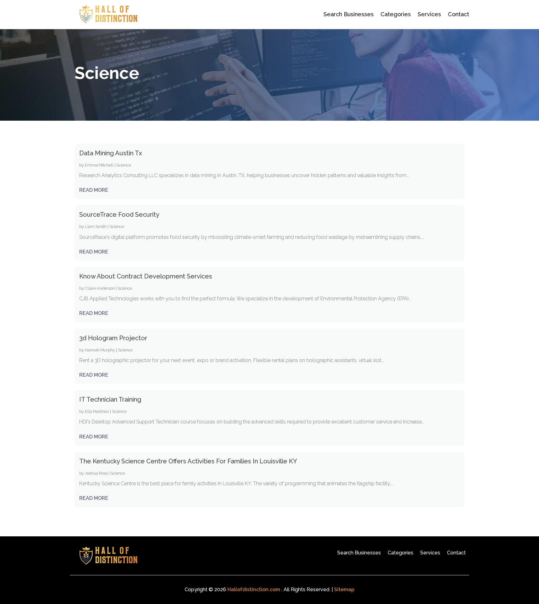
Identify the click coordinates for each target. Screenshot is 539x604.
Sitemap (344, 589)
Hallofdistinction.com (253, 589)
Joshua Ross (96, 473)
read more (93, 190)
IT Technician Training (110, 399)
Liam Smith (96, 226)
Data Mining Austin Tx (110, 153)
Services (429, 14)
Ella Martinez (97, 411)
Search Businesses (348, 14)
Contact (458, 14)
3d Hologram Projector (113, 338)
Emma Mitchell (99, 165)
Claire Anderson (100, 288)
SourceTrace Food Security (119, 214)
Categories (396, 14)
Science (123, 165)
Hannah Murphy (100, 350)
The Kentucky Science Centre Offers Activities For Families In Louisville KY (188, 461)
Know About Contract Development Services (145, 276)
